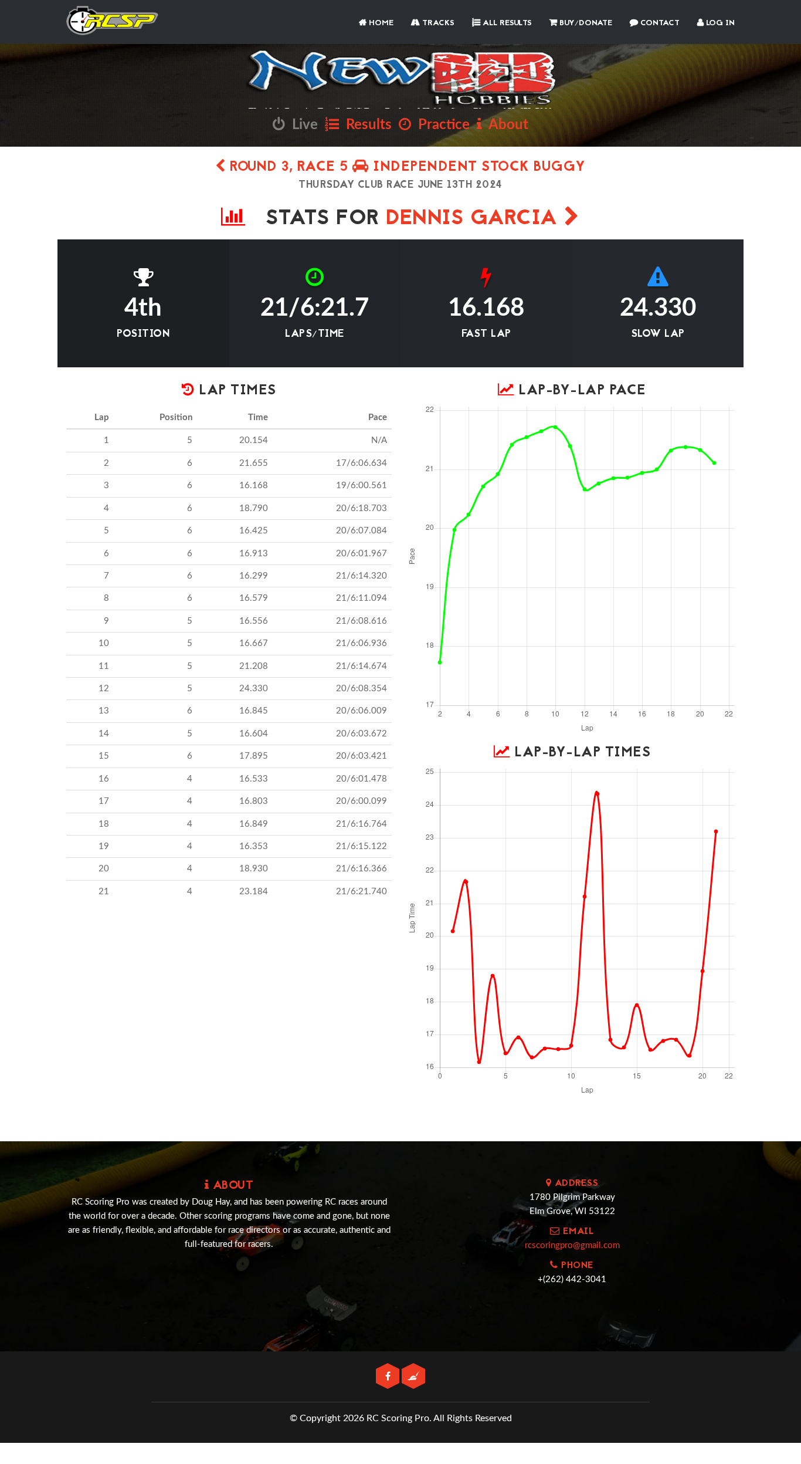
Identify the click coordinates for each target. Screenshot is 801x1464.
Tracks (437, 23)
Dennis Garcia (475, 219)
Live (301, 125)
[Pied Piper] (413, 1376)
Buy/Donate (584, 23)
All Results (506, 23)
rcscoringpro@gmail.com (572, 1245)
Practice (440, 125)
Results (365, 125)
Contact (659, 23)
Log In (719, 23)
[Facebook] (389, 1376)
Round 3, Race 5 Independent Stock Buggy (406, 167)
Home (379, 23)
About (505, 125)
